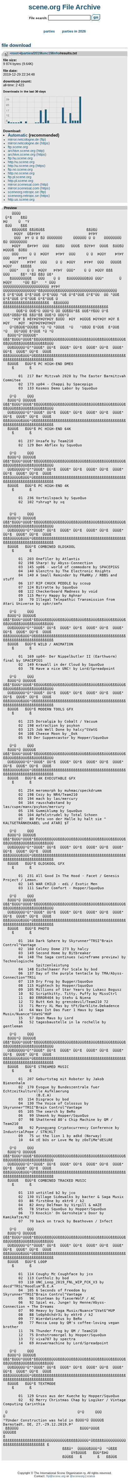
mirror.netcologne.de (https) (29, 143)
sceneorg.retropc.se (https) (29, 196)
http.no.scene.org (21, 173)
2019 (37, 53)
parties (27, 53)
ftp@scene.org (55, 1476)
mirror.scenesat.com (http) (28, 184)
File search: (38, 18)
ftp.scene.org (18, 147)
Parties (49, 31)
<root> (15, 53)
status (91, 1476)
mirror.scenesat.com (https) (29, 188)
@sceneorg (77, 1476)
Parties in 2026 (74, 31)
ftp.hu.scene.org (20, 158)
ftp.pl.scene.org (19, 177)
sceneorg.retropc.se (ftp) (27, 192)
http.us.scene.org (21, 199)
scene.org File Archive (64, 7)
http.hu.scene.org (21, 162)
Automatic (18, 135)
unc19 (47, 53)
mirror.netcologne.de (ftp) (27, 139)
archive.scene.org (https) (27, 154)
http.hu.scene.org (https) (26, 166)
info (56, 53)
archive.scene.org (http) (26, 151)
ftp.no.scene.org (20, 169)
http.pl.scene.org (20, 181)
